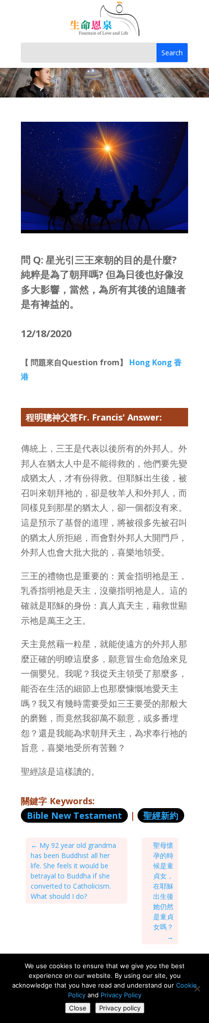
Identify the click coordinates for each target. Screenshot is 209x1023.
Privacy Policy (121, 995)
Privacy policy (119, 1008)
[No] (197, 988)
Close (78, 1008)
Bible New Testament (74, 815)
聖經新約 (160, 815)
